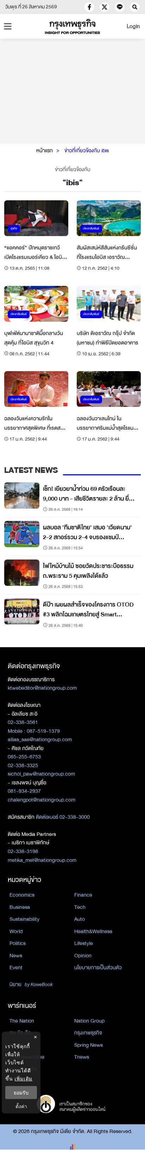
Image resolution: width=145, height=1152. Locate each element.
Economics (22, 894)
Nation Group (89, 1020)
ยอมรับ (21, 1092)
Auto (79, 919)
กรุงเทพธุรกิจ (88, 1032)
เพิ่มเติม (23, 1078)
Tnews (81, 1056)
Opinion (83, 955)
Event (16, 967)
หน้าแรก (44, 150)
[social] (89, 7)
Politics (18, 943)
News (16, 955)
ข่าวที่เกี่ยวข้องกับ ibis (86, 150)
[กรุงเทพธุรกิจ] (72, 26)
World (16, 931)
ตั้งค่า (21, 1106)
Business (20, 907)
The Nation (22, 1020)
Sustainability (24, 919)
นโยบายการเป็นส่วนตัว (98, 967)
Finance (83, 894)
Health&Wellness (93, 931)
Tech (80, 907)
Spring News (88, 1045)
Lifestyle (83, 943)
